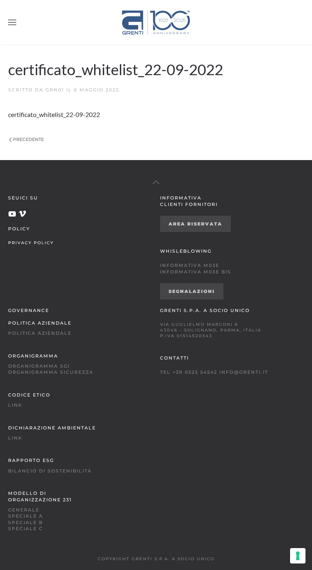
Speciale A (25, 516)
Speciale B (25, 522)
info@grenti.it (243, 372)
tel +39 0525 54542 (188, 372)
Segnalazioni (192, 291)
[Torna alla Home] (156, 22)
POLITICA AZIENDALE (40, 333)
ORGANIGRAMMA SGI (39, 366)
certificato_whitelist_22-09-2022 (54, 114)
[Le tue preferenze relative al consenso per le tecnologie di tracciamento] (298, 555)
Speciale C (25, 528)
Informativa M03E (189, 265)
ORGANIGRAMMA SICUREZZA (50, 372)
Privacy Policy (31, 242)
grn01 (55, 90)
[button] (12, 22)
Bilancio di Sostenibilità (50, 471)
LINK (15, 405)
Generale (23, 510)
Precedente (28, 139)
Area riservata (195, 224)
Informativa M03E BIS (195, 272)
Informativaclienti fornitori (189, 201)
